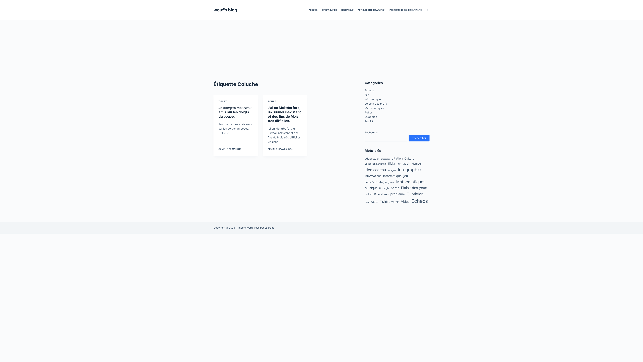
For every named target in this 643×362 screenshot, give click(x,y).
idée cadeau (375, 170)
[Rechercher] (428, 10)
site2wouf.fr (329, 10)
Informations (373, 176)
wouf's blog (225, 9)
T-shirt (223, 101)
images (392, 170)
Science (374, 202)
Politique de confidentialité (405, 10)
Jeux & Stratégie (376, 182)
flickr (391, 163)
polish (369, 194)
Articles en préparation (371, 10)
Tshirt (385, 201)
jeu (405, 176)
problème (397, 194)
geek (406, 163)
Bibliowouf (347, 10)
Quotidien (371, 116)
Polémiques (381, 194)
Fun (367, 94)
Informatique (373, 99)
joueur (391, 182)
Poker (368, 112)
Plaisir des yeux (414, 188)
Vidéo (405, 202)
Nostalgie (384, 188)
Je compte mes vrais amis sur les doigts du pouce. (235, 112)
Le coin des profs (376, 103)
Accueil (313, 10)
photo (395, 188)
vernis (395, 201)
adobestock (372, 158)
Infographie (409, 169)
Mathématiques (374, 108)
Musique (371, 188)
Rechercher (372, 132)
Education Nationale (375, 163)
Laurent (269, 227)
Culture (409, 158)
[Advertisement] (321, 45)
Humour (417, 163)
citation (397, 158)
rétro (367, 202)
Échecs (369, 90)
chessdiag (385, 159)
